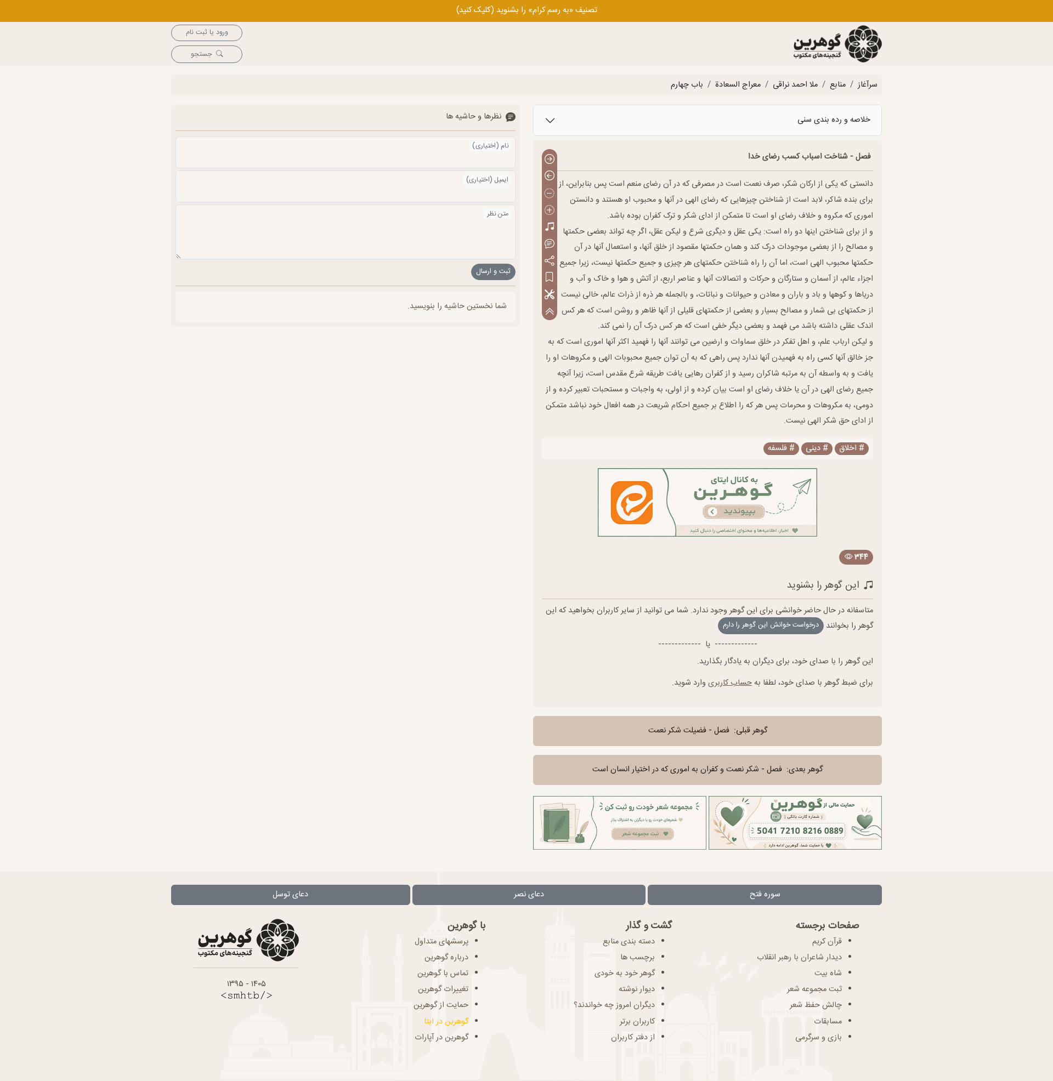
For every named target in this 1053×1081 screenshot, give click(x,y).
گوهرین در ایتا (446, 1021)
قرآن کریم (827, 941)
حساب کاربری (730, 683)
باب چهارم (687, 85)
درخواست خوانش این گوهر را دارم (771, 625)
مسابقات (828, 1021)
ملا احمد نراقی (795, 85)
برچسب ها (637, 957)
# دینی (817, 448)
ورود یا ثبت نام (207, 32)
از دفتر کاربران (633, 1037)
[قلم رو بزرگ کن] (549, 210)
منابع (838, 85)
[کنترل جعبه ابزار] (549, 311)
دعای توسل (290, 894)
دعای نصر (529, 894)
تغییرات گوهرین (443, 989)
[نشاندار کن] (549, 278)
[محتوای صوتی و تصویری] (549, 227)
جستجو (201, 54)
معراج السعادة (738, 85)
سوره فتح (765, 894)
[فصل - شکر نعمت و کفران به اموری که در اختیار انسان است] (549, 176)
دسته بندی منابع (629, 941)
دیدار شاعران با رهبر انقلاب (799, 957)
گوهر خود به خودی (625, 973)
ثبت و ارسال (493, 271)
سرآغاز (868, 85)
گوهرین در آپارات (441, 1037)
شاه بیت (828, 973)
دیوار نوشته (637, 989)
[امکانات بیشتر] (549, 295)
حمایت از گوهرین (441, 1005)
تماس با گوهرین (442, 973)
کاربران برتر (637, 1021)
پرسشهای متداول (441, 941)
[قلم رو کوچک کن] (549, 193)
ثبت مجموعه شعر (814, 989)
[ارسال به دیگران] (549, 261)
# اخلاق (851, 448)
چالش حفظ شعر (816, 1005)
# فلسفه (781, 448)
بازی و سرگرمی (818, 1037)
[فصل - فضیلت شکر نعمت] (549, 159)
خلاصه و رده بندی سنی (833, 120)
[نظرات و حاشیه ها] (549, 244)
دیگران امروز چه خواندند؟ (614, 1005)
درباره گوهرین (446, 957)
